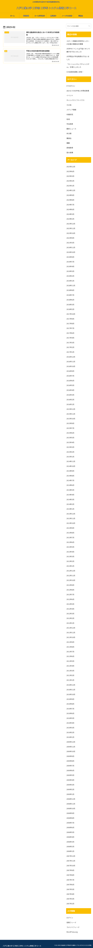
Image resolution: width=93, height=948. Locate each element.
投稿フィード (71, 922)
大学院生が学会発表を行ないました (77, 57)
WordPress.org (72, 932)
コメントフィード (73, 927)
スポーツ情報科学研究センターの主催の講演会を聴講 (77, 42)
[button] (89, 26)
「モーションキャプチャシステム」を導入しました (77, 65)
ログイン (69, 917)
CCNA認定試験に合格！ (75, 72)
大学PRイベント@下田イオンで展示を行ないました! (78, 50)
